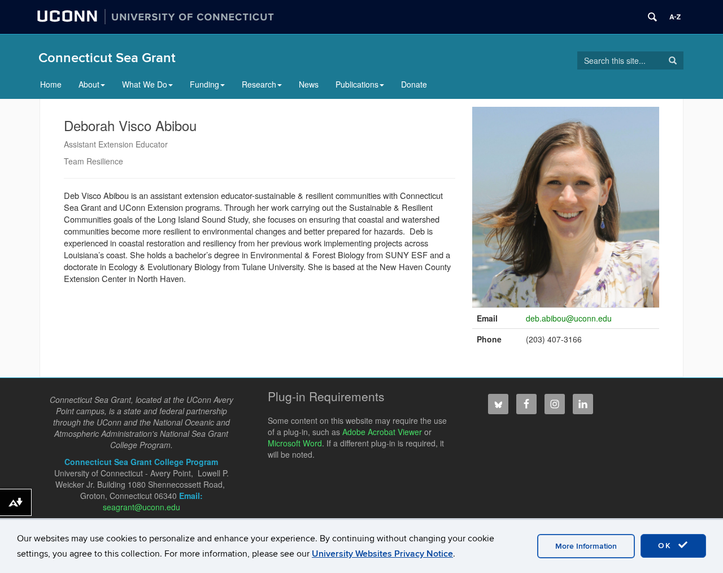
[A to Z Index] (675, 17)
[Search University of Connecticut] (652, 17)
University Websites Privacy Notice (382, 553)
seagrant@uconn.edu (141, 507)
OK (666, 545)
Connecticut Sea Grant (107, 58)
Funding (204, 84)
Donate (414, 84)
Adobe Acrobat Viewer (382, 431)
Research (259, 84)
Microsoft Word (295, 443)
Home (51, 84)
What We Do (144, 84)
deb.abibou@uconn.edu (569, 318)
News (309, 84)
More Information (586, 546)
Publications (357, 84)
